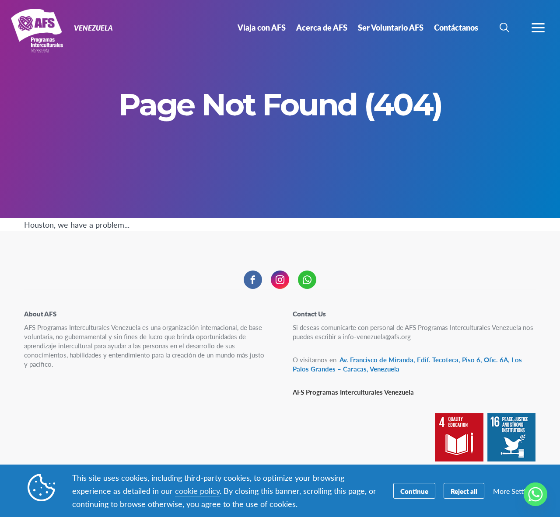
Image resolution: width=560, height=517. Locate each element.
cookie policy (197, 490)
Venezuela (38, 30)
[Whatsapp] (535, 494)
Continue (414, 491)
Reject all (464, 491)
